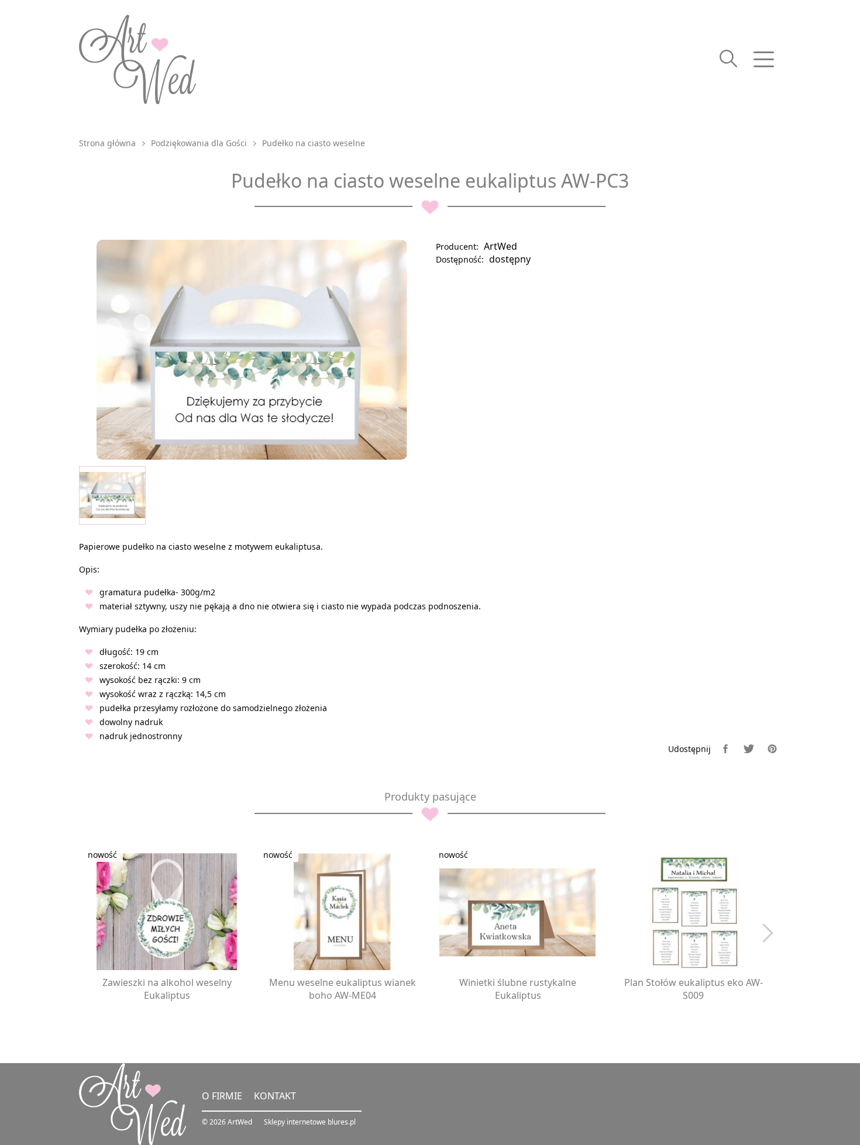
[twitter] (749, 748)
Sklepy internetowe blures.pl (310, 1122)
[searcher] (728, 59)
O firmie (222, 1095)
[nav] (763, 59)
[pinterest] (772, 748)
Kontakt (275, 1095)
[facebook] (725, 748)
